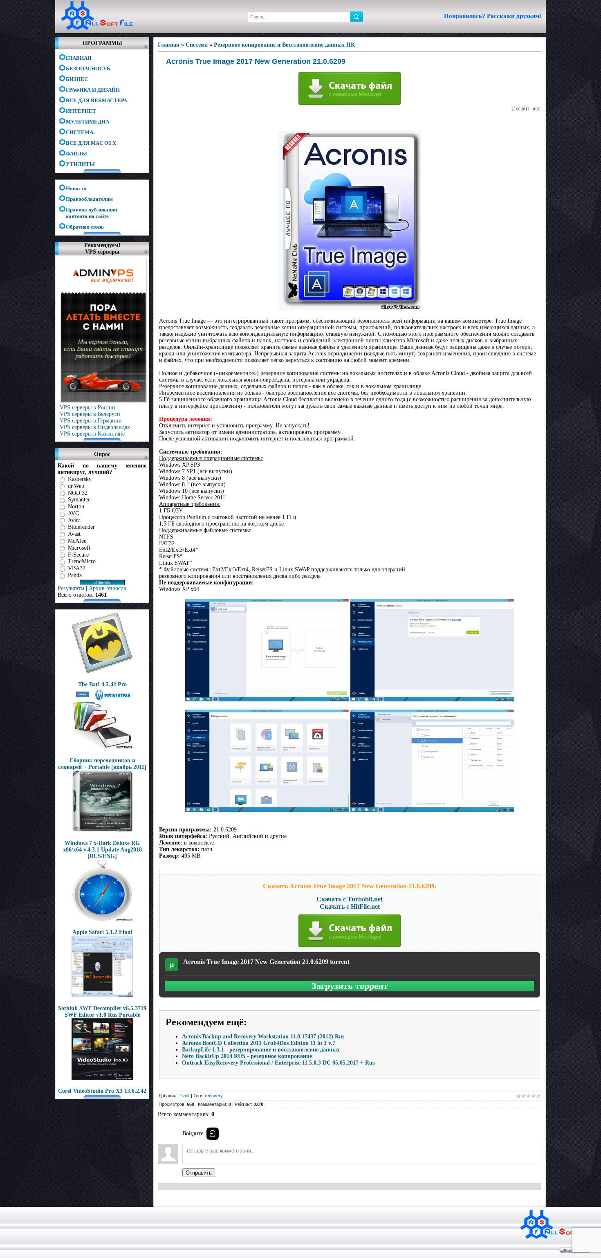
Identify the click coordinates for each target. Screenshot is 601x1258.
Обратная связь (85, 227)
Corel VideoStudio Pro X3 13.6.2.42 (102, 1091)
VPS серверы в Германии (91, 421)
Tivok (184, 1095)
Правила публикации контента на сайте (91, 210)
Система (197, 45)
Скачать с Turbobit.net (349, 899)
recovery (214, 1095)
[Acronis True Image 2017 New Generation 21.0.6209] (349, 309)
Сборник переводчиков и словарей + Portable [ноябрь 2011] (102, 763)
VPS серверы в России (87, 407)
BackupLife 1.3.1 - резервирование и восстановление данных (261, 1050)
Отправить (199, 1173)
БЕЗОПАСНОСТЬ (88, 68)
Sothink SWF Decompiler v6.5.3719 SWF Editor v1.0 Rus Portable (102, 1011)
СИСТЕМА (79, 132)
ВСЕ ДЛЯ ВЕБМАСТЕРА (96, 100)
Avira (74, 520)
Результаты (71, 588)
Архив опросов (107, 588)
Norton (76, 506)
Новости (76, 188)
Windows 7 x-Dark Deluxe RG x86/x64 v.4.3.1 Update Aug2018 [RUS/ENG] (102, 849)
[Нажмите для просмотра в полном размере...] (267, 699)
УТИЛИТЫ (80, 164)
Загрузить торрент (350, 986)
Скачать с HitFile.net (350, 906)
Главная (168, 45)
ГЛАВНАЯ (78, 58)
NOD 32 (77, 493)
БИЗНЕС (77, 79)
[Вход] (212, 1134)
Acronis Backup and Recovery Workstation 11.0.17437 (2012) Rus (263, 1036)
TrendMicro (82, 561)
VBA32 (76, 568)
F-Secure (78, 554)
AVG (73, 513)
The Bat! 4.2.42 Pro (102, 684)
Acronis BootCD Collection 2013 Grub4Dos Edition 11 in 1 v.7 (258, 1043)
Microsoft (79, 548)
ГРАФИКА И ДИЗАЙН (93, 90)
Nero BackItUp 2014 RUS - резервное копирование (247, 1056)
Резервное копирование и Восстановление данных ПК (284, 45)
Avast (74, 534)
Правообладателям (89, 199)
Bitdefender (81, 527)
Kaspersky (80, 479)
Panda (75, 575)
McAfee (77, 541)
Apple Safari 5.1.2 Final (102, 932)
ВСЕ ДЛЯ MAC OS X (91, 143)
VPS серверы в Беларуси (90, 414)
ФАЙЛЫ (76, 154)
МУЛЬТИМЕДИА (87, 122)
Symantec (79, 499)
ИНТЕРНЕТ (81, 111)
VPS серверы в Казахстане (92, 434)
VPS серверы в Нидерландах (95, 427)
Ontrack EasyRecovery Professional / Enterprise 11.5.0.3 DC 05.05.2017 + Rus (278, 1063)
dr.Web (76, 486)
